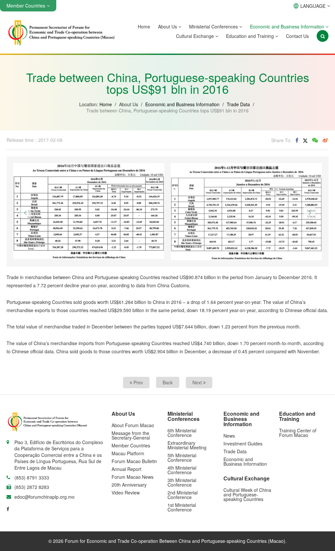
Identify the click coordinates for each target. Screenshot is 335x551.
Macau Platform (128, 453)
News (229, 435)
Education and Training (250, 36)
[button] (25, 212)
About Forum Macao (133, 425)
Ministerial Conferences (214, 26)
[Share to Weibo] (325, 140)
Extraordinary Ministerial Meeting (187, 445)
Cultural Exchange (195, 36)
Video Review (126, 492)
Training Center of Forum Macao (297, 432)
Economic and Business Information (288, 26)
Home (144, 26)
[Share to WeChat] (315, 140)
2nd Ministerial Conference (183, 494)
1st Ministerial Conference (182, 507)
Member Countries (131, 445)
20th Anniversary (129, 484)
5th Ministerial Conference (182, 457)
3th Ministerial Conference (182, 482)
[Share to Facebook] (297, 140)
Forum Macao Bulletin (134, 461)
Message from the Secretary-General (131, 435)
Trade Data (238, 104)
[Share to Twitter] (305, 139)
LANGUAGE (313, 6)
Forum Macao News (132, 477)
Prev (137, 382)
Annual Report (126, 469)
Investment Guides (242, 443)
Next (197, 382)
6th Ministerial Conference (182, 432)
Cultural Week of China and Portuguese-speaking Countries (247, 494)
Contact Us (297, 36)
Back (168, 382)
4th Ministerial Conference (182, 470)
